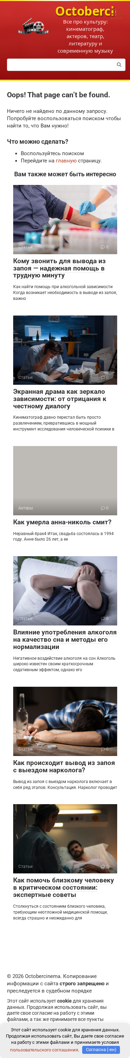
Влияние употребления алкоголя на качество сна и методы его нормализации (65, 639)
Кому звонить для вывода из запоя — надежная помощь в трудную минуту (59, 268)
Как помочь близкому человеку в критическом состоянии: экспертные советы (63, 887)
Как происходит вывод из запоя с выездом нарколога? (64, 766)
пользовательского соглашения (44, 1049)
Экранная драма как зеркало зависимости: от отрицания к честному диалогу (59, 399)
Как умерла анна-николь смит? (62, 522)
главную (66, 161)
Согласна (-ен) (101, 1049)
